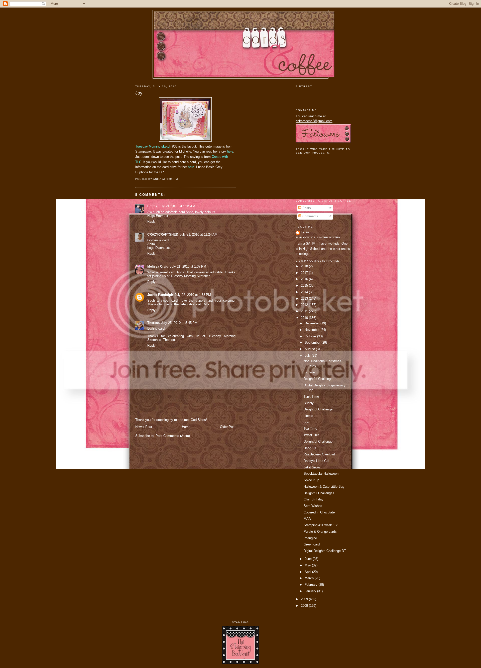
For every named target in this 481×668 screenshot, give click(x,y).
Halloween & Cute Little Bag (324, 486)
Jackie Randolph (160, 295)
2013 (305, 298)
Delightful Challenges (319, 493)
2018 (305, 266)
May (308, 565)
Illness (308, 416)
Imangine (310, 538)
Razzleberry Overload (319, 454)
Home (186, 427)
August (310, 349)
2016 (305, 279)
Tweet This (311, 435)
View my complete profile (317, 260)
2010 (305, 318)
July (308, 355)
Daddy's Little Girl (316, 461)
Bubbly (309, 403)
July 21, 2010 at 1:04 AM (177, 206)
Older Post (227, 427)
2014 (305, 292)
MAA (307, 518)
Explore (309, 372)
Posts (306, 208)
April (308, 572)
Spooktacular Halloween (321, 473)
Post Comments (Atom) (173, 436)
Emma (152, 206)
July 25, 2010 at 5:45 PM (179, 323)
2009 (305, 599)
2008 (305, 605)
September (313, 342)
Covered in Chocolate (319, 512)
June (309, 559)
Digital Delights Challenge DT (325, 551)
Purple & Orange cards (320, 531)
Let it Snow (312, 467)
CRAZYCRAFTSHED (162, 234)
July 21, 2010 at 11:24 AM (198, 234)
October (311, 336)
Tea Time (310, 428)
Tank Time (311, 396)
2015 (305, 285)
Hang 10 (310, 448)
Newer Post (143, 427)
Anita (305, 232)
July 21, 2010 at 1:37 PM (188, 266)
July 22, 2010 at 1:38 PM (193, 295)
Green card (312, 544)
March (310, 578)
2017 (305, 273)
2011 (305, 311)
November (312, 330)
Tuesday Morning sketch (153, 146)
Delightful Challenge (318, 379)
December (312, 323)
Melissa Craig (157, 266)
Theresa (153, 323)
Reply (151, 221)
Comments (309, 216)
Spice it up (311, 480)
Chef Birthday (313, 499)
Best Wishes (313, 506)
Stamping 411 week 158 (321, 525)
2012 (305, 305)
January (311, 591)
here (229, 151)
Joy (138, 93)
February (311, 584)
